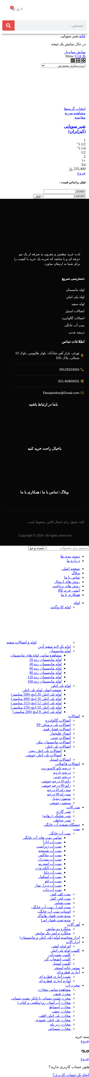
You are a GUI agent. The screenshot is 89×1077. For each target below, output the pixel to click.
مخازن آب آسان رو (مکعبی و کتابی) (44, 1003)
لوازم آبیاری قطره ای (55, 981)
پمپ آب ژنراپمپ (49, 846)
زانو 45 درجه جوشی (56, 781)
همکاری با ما (29, 492)
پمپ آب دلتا (53, 872)
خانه (82, 36)
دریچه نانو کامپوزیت (56, 768)
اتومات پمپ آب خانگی (54, 911)
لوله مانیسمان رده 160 (45, 681)
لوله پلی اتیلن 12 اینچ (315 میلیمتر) (36, 703)
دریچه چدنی (62, 777)
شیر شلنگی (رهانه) (56, 816)
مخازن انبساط (60, 1007)
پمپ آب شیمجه (50, 851)
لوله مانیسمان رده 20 (45, 660)
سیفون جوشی (60, 803)
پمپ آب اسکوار (50, 877)
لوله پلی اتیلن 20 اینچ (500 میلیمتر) (36, 694)
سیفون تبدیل (61, 798)
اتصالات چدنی (60, 738)
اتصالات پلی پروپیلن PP (54, 725)
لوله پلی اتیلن (61, 686)
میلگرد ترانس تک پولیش (53, 933)
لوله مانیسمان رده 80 (45, 673)
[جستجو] (8, 25)
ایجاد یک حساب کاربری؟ (70, 1075)
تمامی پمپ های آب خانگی (42, 838)
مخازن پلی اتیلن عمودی (53, 1020)
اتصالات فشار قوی (57, 729)
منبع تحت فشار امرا (56, 920)
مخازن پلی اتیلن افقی (55, 1016)
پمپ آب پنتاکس (50, 855)
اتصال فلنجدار (60, 733)
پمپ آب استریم (50, 864)
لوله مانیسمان (60, 651)
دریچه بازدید (62, 772)
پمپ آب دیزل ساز (48, 885)
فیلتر (38, 196)
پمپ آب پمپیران (50, 859)
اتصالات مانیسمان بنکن (53, 742)
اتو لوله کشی (61, 946)
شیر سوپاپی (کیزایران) (75, 129)
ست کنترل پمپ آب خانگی (51, 907)
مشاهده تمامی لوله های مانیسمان (36, 655)
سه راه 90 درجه (59, 794)
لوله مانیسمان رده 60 (45, 668)
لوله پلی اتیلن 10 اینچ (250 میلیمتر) (36, 707)
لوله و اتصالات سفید (21, 642)
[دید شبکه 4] (73, 61)
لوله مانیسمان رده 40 (45, 664)
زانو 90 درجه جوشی (56, 785)
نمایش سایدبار (75, 52)
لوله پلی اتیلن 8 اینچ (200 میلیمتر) (37, 712)
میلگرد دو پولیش (58, 929)
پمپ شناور (62, 903)
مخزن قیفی (62, 994)
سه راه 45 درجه (59, 790)
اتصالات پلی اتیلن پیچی (45, 751)
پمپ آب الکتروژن (48, 868)
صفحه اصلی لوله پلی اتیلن (42, 690)
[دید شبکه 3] (77, 61)
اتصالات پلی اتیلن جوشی (43, 755)
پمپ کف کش (60, 894)
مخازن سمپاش (59, 1029)
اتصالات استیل (60, 759)
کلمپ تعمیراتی (59, 955)
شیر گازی (63, 812)
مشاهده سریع (75, 113)
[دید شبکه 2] (83, 61)
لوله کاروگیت (60, 607)
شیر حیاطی (62, 820)
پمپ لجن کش (60, 898)
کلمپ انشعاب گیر (57, 959)
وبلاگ (64, 492)
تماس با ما (50, 492)
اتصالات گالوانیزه (58, 720)
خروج (81, 173)
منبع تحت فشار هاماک (54, 916)
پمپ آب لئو (53, 881)
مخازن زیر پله (60, 1024)
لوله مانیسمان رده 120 (45, 677)
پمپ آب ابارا (52, 842)
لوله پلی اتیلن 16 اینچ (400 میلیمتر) (36, 699)
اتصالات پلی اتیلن (58, 746)
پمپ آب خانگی (60, 833)
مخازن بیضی (61, 1011)
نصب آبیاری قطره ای (55, 977)
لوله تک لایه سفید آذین (54, 647)
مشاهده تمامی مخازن (54, 990)
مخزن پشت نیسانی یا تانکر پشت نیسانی (41, 998)
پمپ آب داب (52, 890)
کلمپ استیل (61, 963)
